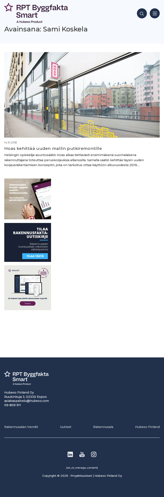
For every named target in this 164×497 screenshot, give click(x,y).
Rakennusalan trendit (21, 427)
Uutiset (65, 427)
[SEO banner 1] (27, 309)
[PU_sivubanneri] (27, 218)
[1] (27, 261)
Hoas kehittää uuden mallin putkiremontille (53, 148)
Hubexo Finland (147, 427)
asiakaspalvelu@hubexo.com (26, 401)
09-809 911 (12, 405)
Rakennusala (103, 427)
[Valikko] (155, 13)
